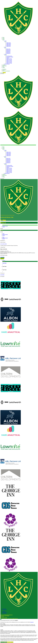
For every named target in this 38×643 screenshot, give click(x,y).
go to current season (3, 243)
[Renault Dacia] (10, 306)
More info (31, 622)
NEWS (3, 226)
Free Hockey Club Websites (4, 615)
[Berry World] (10, 527)
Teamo (6, 617)
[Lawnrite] (10, 350)
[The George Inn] (10, 497)
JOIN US (4, 72)
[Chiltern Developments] (10, 380)
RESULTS (2, 258)
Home (3, 233)
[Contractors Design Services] (10, 512)
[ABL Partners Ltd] (10, 365)
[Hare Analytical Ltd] (10, 336)
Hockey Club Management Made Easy (6, 614)
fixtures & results (5, 234)
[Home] (18, 35)
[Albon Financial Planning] (10, 321)
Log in (1, 72)
